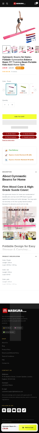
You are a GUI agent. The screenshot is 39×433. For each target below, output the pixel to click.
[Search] (7, 3)
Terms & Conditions (8, 356)
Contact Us (5, 363)
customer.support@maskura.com (12, 391)
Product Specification (11, 256)
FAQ (3, 360)
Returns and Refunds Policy (10, 353)
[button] (19, 122)
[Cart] (36, 3)
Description (7, 172)
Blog (3, 346)
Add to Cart (29, 427)
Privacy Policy (6, 349)
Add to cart (19, 116)
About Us (5, 342)
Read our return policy (8, 140)
